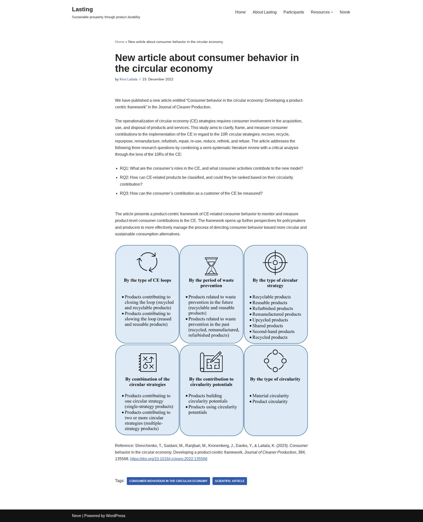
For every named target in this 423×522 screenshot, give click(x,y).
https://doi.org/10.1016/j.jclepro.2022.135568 (168, 459)
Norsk (345, 12)
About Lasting (265, 12)
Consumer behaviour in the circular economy (168, 481)
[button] (332, 12)
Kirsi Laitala (129, 79)
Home (240, 12)
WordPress (115, 516)
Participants (293, 12)
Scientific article (230, 481)
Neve (76, 516)
